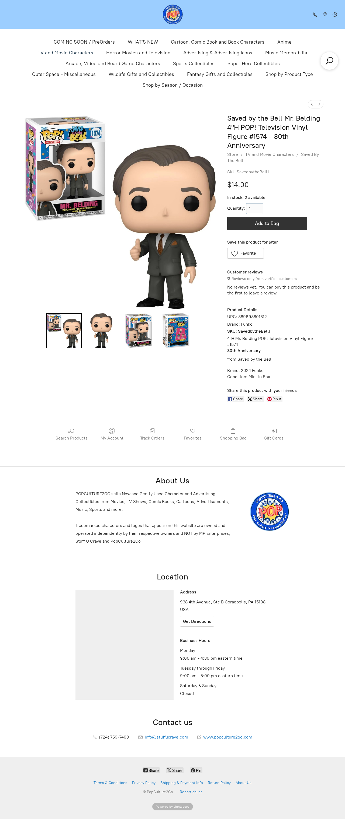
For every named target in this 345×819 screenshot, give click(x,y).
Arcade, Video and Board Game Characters (112, 63)
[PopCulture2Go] (172, 14)
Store (232, 154)
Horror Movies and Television (138, 53)
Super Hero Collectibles (253, 63)
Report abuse (191, 792)
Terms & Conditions (110, 783)
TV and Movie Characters (65, 53)
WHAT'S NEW (143, 42)
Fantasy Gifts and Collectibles (220, 74)
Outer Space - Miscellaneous (64, 74)
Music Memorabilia (286, 53)
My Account (112, 438)
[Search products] (329, 61)
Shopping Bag (233, 438)
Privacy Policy (144, 783)
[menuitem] (312, 104)
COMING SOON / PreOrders (84, 42)
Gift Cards (274, 438)
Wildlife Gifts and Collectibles (141, 74)
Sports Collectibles (194, 63)
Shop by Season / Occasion (173, 85)
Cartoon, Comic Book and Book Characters (217, 42)
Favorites (193, 438)
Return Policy (219, 783)
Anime (284, 42)
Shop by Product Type (289, 74)
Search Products (72, 438)
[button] (245, 253)
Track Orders (152, 438)
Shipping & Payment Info (181, 783)
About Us (243, 783)
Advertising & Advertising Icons (217, 53)
